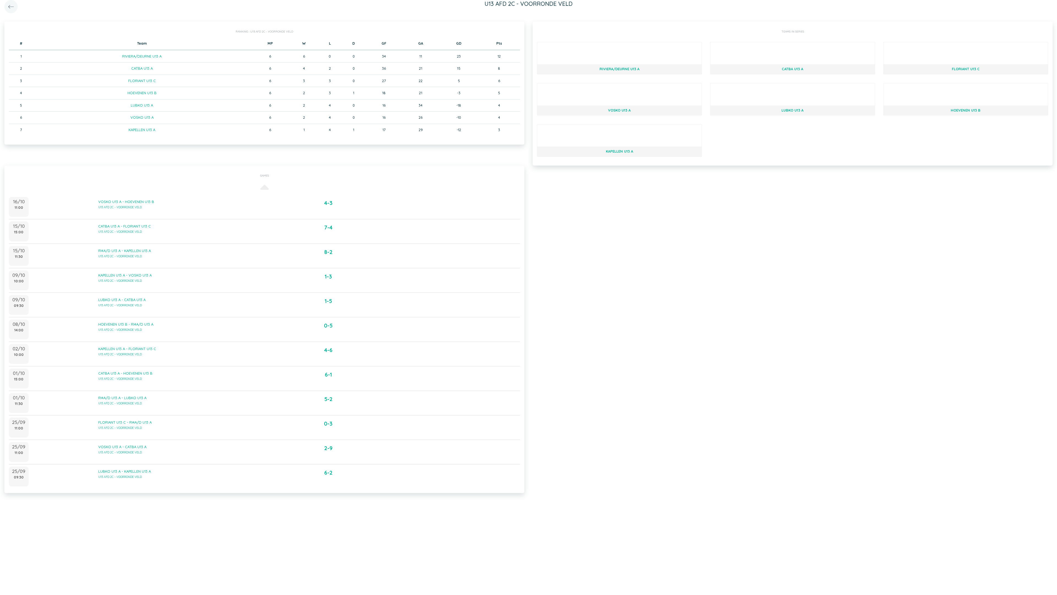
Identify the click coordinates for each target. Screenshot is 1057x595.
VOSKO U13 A (142, 117)
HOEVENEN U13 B (142, 93)
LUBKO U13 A (142, 105)
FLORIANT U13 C (142, 81)
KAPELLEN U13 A (142, 130)
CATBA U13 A (142, 68)
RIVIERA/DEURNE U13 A (142, 56)
